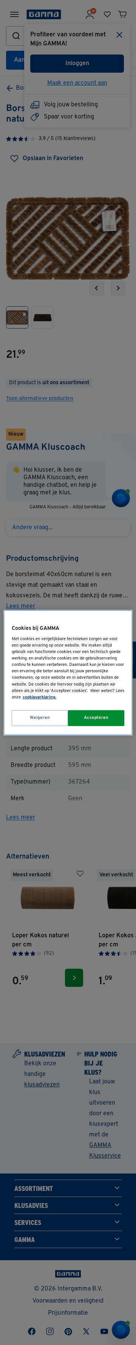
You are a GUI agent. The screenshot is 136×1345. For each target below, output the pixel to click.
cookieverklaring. (39, 697)
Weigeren (40, 717)
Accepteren (96, 717)
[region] (68, 672)
